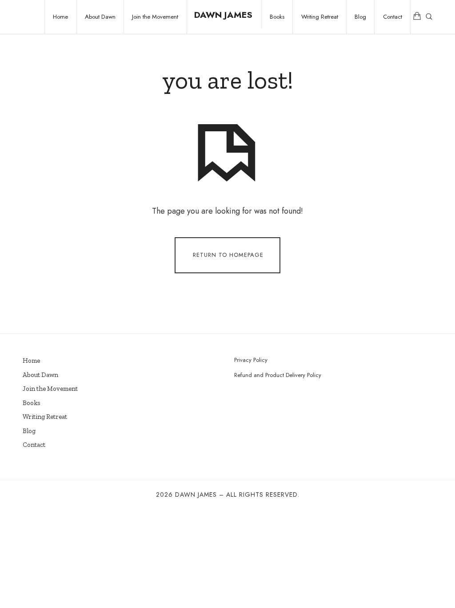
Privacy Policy (250, 360)
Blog (29, 431)
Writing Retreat (45, 417)
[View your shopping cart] (417, 17)
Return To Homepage (228, 255)
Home (31, 361)
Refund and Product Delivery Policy (277, 375)
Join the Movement (50, 389)
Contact (34, 445)
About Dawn (40, 375)
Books (31, 403)
